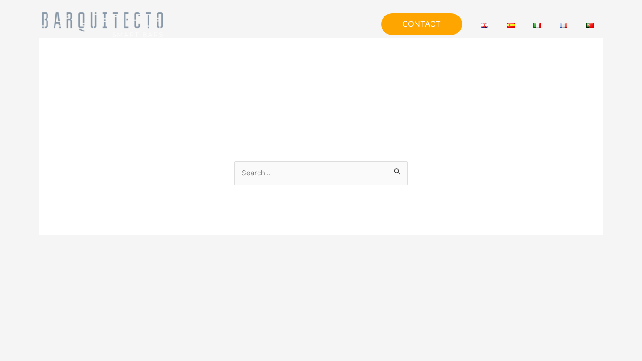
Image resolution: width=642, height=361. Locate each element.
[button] (421, 24)
